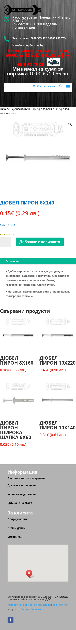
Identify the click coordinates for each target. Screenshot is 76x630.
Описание (12, 261)
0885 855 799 (57, 38)
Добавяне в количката (39, 242)
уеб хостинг (60, 604)
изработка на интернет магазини (29, 604)
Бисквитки (15, 536)
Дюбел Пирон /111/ (24, 109)
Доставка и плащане (22, 485)
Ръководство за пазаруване (26, 478)
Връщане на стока (20, 503)
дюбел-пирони (48, 109)
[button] (70, 124)
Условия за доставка (22, 494)
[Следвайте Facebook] (10, 620)
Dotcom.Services (30, 609)
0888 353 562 (38, 38)
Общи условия (17, 519)
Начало (5, 109)
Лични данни (16, 528)
